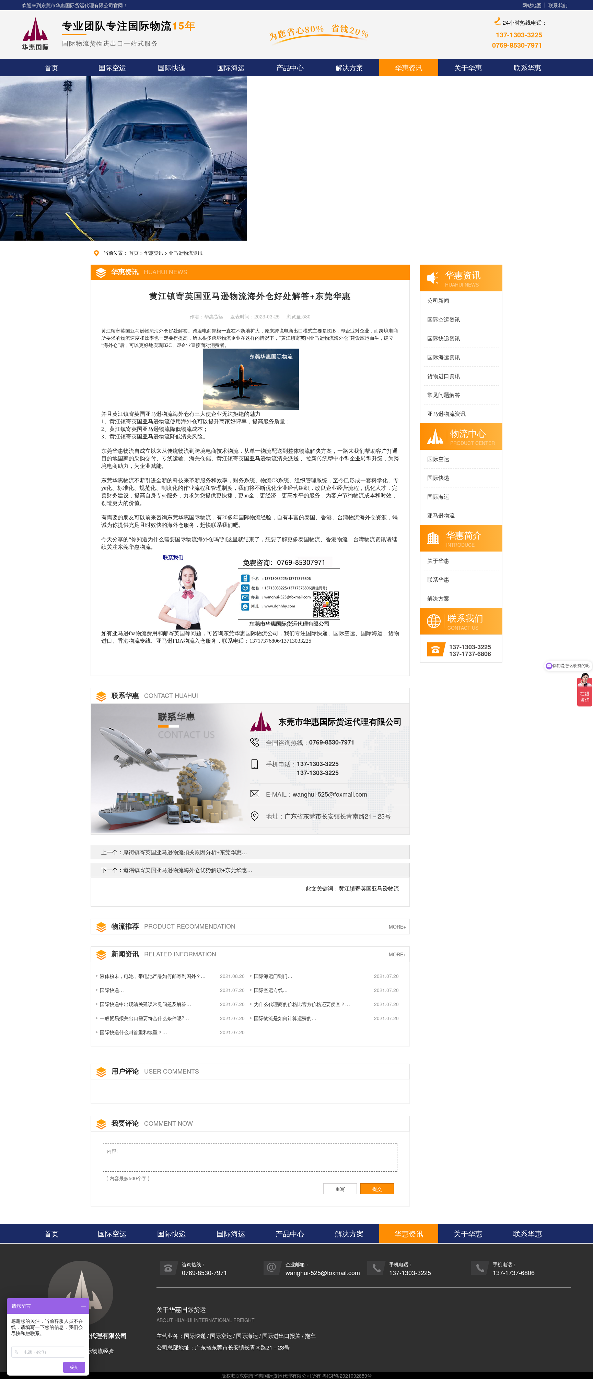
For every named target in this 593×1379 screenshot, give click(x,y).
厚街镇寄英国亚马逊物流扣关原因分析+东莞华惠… (185, 852)
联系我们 (558, 5)
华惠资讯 (153, 252)
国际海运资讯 (443, 357)
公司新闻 (438, 300)
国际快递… (112, 990)
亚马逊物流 (441, 515)
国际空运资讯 (443, 319)
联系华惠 (438, 579)
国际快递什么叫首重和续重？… (133, 1032)
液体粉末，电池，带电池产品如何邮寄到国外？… (153, 975)
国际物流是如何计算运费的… (285, 1018)
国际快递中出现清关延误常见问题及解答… (145, 1004)
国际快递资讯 (443, 338)
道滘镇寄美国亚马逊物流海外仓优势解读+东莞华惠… (188, 870)
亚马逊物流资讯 (185, 252)
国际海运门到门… (273, 975)
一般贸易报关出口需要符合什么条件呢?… (144, 1018)
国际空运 (438, 459)
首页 (134, 252)
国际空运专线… (271, 990)
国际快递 (438, 478)
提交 (377, 1188)
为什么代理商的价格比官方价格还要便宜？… (302, 1004)
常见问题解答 (443, 395)
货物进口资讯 (443, 376)
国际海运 (438, 496)
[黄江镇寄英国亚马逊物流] (249, 589)
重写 (340, 1188)
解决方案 (438, 598)
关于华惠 (438, 561)
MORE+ (397, 926)
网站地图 (532, 5)
